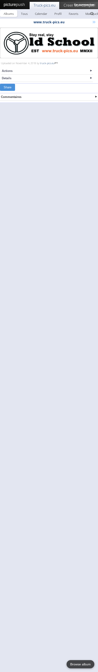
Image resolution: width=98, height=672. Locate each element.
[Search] (92, 13)
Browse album (80, 664)
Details (6, 78)
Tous (24, 14)
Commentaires (11, 97)
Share (7, 87)
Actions (7, 71)
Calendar (41, 14)
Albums (9, 14)
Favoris (73, 14)
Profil (58, 14)
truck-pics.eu (47, 63)
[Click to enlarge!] (49, 43)
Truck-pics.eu (44, 5)
